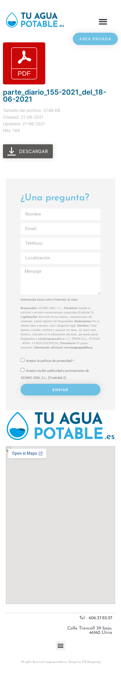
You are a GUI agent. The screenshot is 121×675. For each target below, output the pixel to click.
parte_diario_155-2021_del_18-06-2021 (54, 95)
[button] (103, 22)
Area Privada (95, 39)
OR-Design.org (91, 662)
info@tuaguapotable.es (51, 338)
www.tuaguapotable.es (78, 347)
